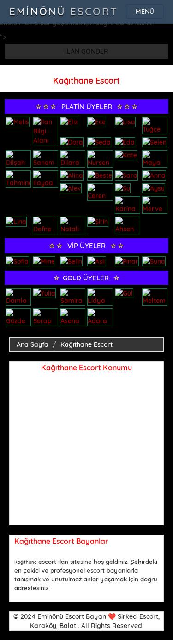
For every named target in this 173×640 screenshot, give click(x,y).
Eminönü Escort (63, 11)
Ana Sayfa (32, 344)
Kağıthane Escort (86, 344)
